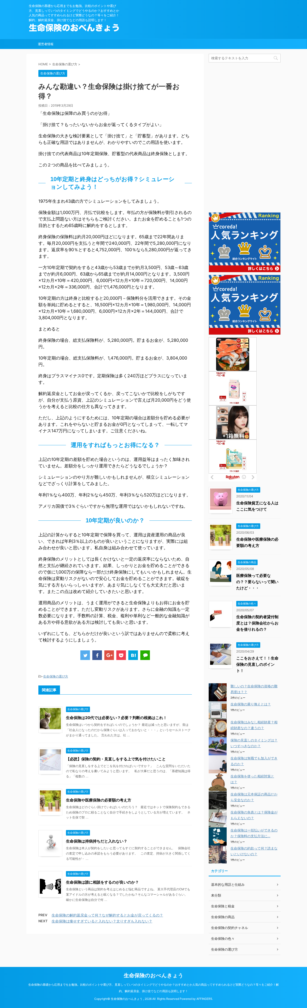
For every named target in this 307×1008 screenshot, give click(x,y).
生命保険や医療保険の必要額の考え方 (98, 800)
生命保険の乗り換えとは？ (250, 704)
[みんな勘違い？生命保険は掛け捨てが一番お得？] (133, 655)
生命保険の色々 (223, 938)
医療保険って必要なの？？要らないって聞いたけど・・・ (257, 581)
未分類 (216, 895)
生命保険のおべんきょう (153, 975)
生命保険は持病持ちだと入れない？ (96, 841)
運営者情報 (45, 44)
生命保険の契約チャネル (229, 928)
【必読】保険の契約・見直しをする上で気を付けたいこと (116, 759)
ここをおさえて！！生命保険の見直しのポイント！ (257, 664)
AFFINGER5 (204, 999)
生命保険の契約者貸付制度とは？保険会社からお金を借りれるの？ (257, 623)
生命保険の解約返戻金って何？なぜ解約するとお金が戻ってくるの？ (107, 915)
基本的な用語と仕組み (228, 884)
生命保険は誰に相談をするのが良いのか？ (102, 882)
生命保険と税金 (223, 906)
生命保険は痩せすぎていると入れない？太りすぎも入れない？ (102, 921)
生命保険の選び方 (55, 676)
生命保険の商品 (223, 917)
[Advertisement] (245, 137)
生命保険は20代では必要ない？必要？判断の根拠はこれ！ (116, 717)
